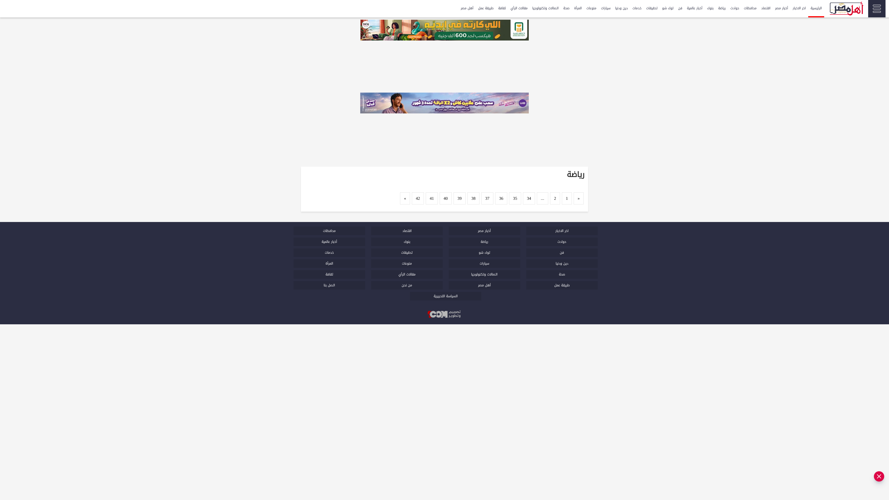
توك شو (667, 8)
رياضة (722, 8)
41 (432, 198)
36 (501, 198)
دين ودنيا (621, 8)
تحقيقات (651, 8)
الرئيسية (816, 8)
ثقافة (502, 8)
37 (487, 198)
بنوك (710, 8)
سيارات (605, 8)
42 (418, 198)
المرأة (578, 8)
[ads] (444, 30)
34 (529, 198)
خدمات (637, 8)
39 (459, 198)
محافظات (750, 8)
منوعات (591, 8)
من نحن (407, 285)
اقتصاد (765, 8)
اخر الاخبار (799, 8)
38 (473, 198)
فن (680, 8)
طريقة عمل (486, 8)
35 (515, 198)
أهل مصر (467, 8)
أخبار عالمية (694, 8)
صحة (566, 8)
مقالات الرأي (519, 8)
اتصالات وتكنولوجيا (545, 8)
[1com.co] (444, 315)
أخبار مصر (781, 8)
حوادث (734, 8)
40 (446, 198)
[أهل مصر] (846, 9)
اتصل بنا (329, 285)
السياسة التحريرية (446, 296)
